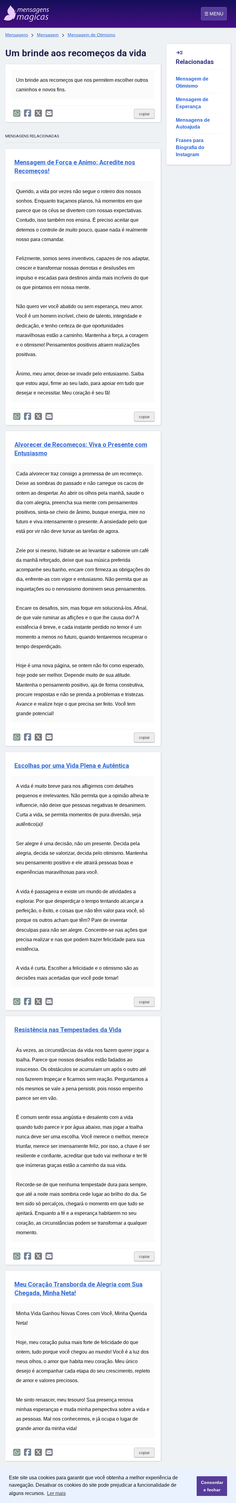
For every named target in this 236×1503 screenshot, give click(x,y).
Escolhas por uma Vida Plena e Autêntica (71, 765)
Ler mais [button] (56, 1493)
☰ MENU (213, 13)
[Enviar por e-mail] (49, 113)
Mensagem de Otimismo (91, 34)
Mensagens (16, 34)
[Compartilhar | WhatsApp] (16, 113)
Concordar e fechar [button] (212, 1486)
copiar (144, 114)
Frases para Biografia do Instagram (190, 147)
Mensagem (48, 34)
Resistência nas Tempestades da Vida (67, 1029)
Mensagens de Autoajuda (193, 123)
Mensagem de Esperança (192, 103)
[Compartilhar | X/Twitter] (38, 113)
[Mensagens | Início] (19, 11)
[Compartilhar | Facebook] (27, 113)
